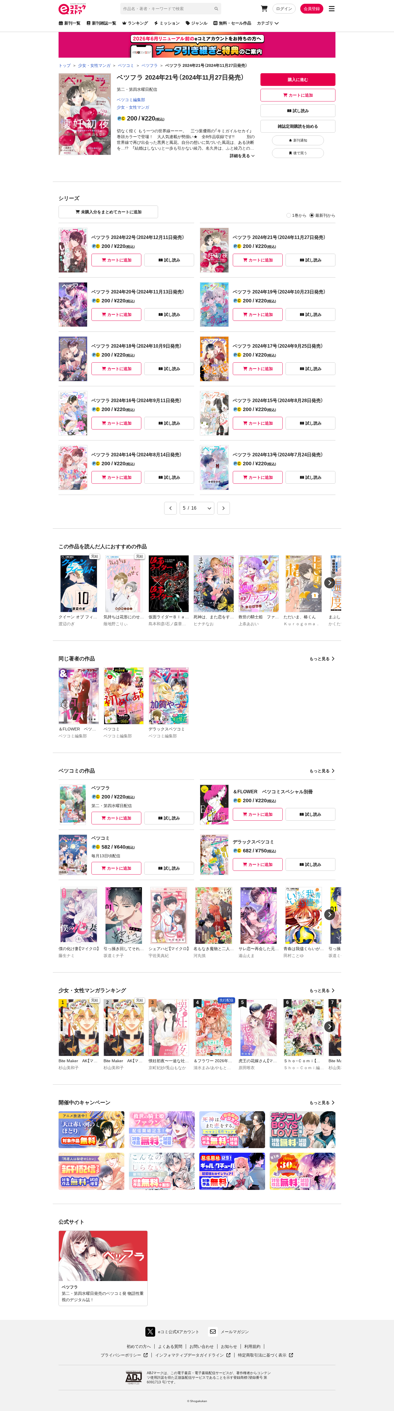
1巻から (299, 215)
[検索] (216, 8)
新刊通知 (300, 140)
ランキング (138, 23)
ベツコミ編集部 (131, 99)
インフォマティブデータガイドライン (189, 1355)
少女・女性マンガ (133, 107)
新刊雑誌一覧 (104, 23)
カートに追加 (301, 95)
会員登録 (312, 8)
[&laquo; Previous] (170, 508)
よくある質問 (170, 1346)
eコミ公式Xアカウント (173, 1333)
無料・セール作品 (235, 23)
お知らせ (229, 1346)
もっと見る (319, 658)
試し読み (301, 110)
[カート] (264, 8)
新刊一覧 (72, 23)
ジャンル (199, 23)
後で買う (300, 153)
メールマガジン (235, 1331)
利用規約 (252, 1346)
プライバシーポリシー (124, 1355)
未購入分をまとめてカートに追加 (111, 212)
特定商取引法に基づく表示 (265, 1355)
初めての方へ (139, 1346)
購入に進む (298, 79)
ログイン (284, 8)
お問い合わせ (202, 1346)
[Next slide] (329, 583)
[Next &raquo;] (223, 508)
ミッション (170, 23)
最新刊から (325, 215)
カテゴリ (265, 23)
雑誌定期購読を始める (298, 126)
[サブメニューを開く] (331, 8)
